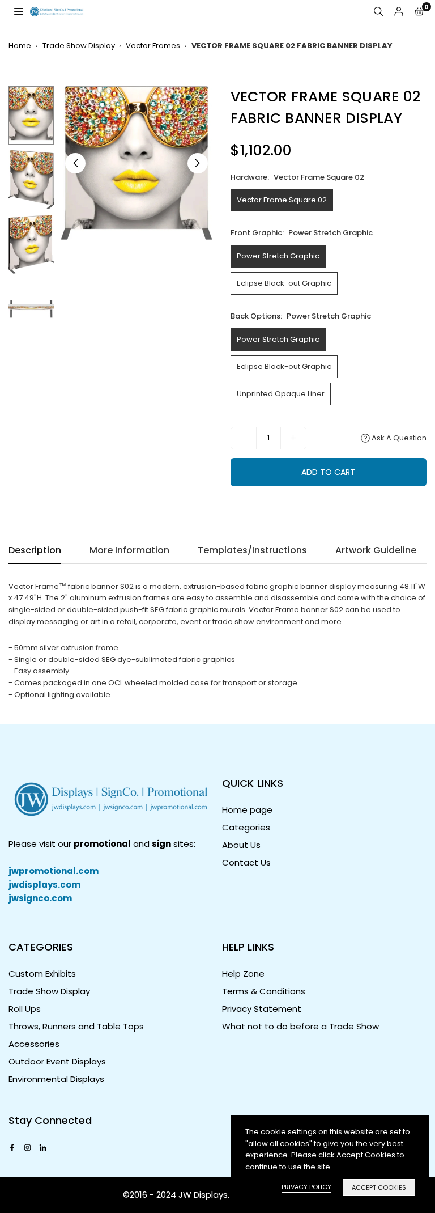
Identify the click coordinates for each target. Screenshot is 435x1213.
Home (19, 45)
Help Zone (243, 973)
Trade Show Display (78, 45)
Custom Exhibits (42, 973)
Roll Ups (24, 1009)
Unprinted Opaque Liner (281, 393)
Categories (246, 827)
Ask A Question (398, 437)
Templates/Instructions (252, 550)
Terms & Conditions (263, 991)
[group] (136, 163)
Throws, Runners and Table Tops (76, 1026)
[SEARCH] (378, 11)
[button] (419, 11)
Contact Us (246, 862)
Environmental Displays (56, 1079)
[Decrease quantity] (243, 438)
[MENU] (18, 11)
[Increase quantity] (293, 438)
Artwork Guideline (375, 550)
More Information (129, 550)
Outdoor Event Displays (57, 1061)
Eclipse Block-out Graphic (284, 283)
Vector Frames (153, 45)
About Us (241, 845)
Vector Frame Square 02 (282, 199)
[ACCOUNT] (399, 11)
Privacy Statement (261, 1009)
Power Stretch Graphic (278, 256)
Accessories (33, 1044)
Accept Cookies (379, 1187)
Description (34, 550)
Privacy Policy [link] (306, 1186)
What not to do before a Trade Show (300, 1026)
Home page (247, 810)
